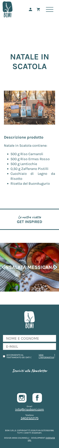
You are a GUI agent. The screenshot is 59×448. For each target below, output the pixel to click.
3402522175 (30, 418)
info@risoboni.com (29, 409)
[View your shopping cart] (40, 9)
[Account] (32, 9)
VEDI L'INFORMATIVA (46, 356)
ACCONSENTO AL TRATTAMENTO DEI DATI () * (30, 356)
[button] (55, 267)
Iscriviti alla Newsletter (29, 370)
